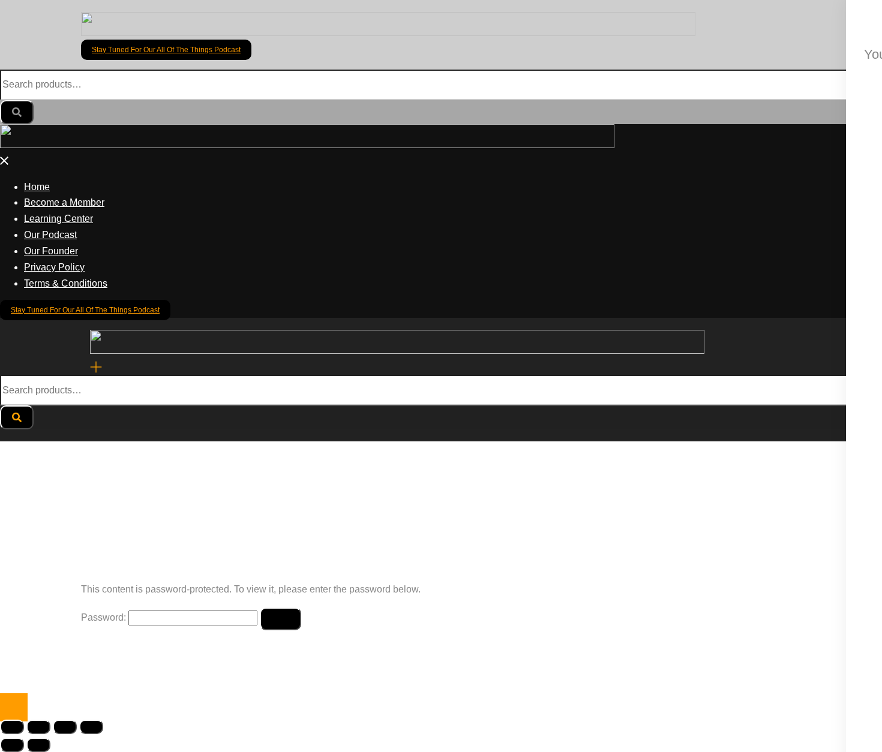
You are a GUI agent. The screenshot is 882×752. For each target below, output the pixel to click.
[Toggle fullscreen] (38, 727)
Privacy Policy (54, 267)
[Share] (65, 727)
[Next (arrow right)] (38, 745)
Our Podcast (50, 235)
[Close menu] (5, 161)
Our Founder (51, 251)
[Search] (17, 112)
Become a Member (64, 202)
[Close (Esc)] (91, 727)
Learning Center (58, 218)
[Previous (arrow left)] (12, 745)
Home (37, 187)
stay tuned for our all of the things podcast (166, 50)
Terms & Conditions (65, 283)
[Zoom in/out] (12, 727)
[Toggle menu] (96, 366)
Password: (104, 617)
